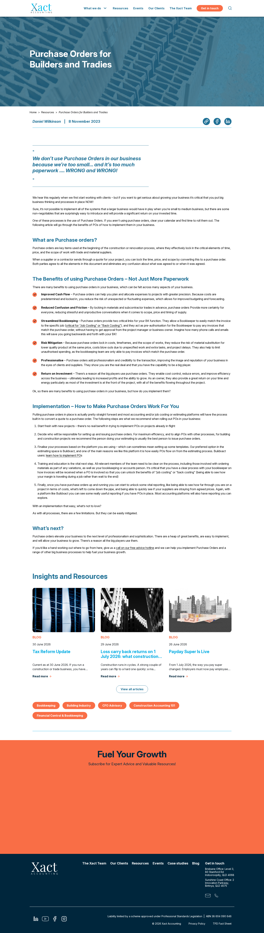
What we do (92, 8)
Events (138, 8)
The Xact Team (181, 8)
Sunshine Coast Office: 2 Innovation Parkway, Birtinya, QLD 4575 (219, 882)
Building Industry (79, 705)
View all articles (132, 689)
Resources (120, 8)
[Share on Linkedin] (227, 121)
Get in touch (210, 8)
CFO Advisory (112, 705)
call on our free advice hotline (135, 548)
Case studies (178, 863)
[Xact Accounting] (41, 8)
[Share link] (206, 121)
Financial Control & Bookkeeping (60, 715)
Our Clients (156, 8)
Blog (195, 863)
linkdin (35, 920)
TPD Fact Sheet (222, 923)
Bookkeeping (46, 705)
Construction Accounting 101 (154, 705)
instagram (64, 920)
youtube (45, 920)
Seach (229, 8)
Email (207, 896)
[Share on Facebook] (217, 121)
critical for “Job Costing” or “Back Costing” (93, 325)
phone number (216, 896)
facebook (54, 920)
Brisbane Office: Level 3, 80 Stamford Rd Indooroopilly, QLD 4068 (219, 871)
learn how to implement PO (63, 455)
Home (33, 112)
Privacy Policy (197, 923)
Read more (40, 676)
